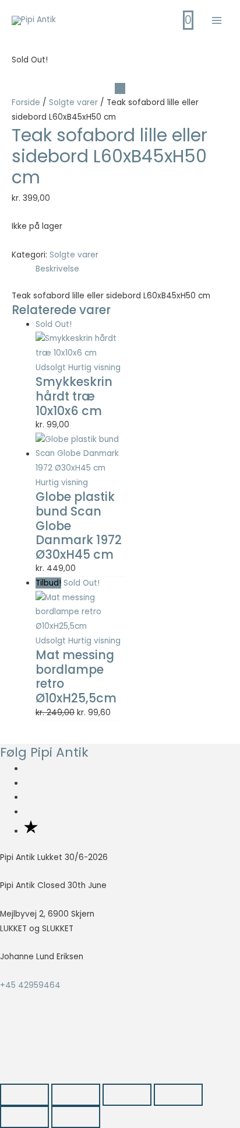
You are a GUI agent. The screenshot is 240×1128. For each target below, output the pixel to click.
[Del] (127, 1095)
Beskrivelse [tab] (57, 268)
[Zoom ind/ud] (24, 1095)
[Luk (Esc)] (178, 1095)
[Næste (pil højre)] (75, 1117)
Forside (26, 102)
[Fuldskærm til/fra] (75, 1095)
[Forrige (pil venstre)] (24, 1117)
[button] (27, 1051)
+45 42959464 (30, 985)
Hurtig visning (94, 367)
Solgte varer (73, 102)
